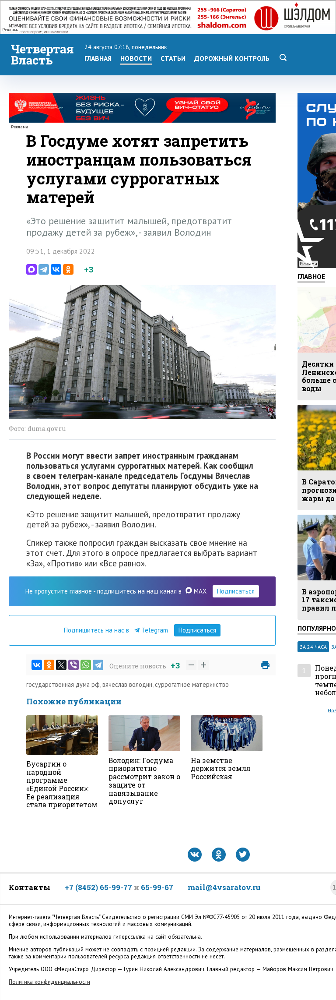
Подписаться (236, 591)
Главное (311, 276)
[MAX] (31, 269)
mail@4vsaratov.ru (224, 887)
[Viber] (73, 665)
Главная (98, 58)
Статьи (173, 58)
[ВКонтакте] (56, 269)
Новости (136, 58)
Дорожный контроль (232, 58)
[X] (61, 665)
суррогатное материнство (192, 684)
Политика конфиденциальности (49, 982)
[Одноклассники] (68, 269)
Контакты (29, 887)
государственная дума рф (63, 684)
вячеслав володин (127, 684)
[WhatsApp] (85, 665)
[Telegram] (43, 269)
